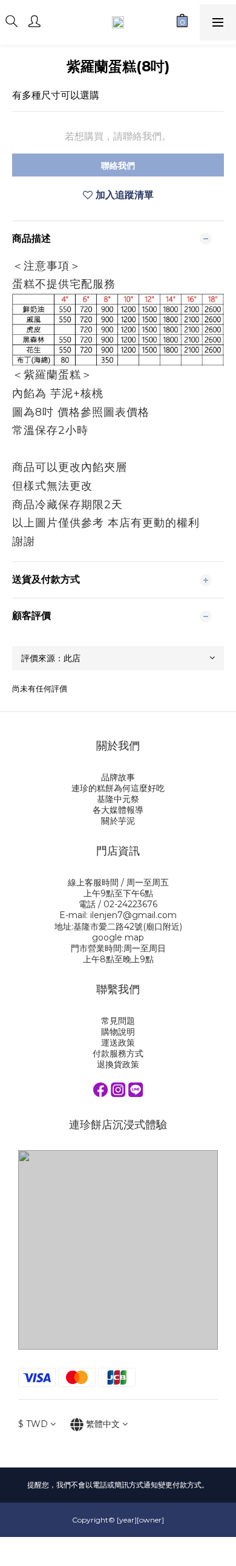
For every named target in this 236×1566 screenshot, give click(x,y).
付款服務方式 (118, 1053)
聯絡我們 (118, 165)
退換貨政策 (118, 1064)
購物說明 (118, 1031)
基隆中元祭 (118, 799)
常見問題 (118, 1020)
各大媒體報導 (118, 809)
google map (118, 937)
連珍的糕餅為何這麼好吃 (118, 788)
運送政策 (118, 1042)
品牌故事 (118, 777)
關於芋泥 (118, 820)
